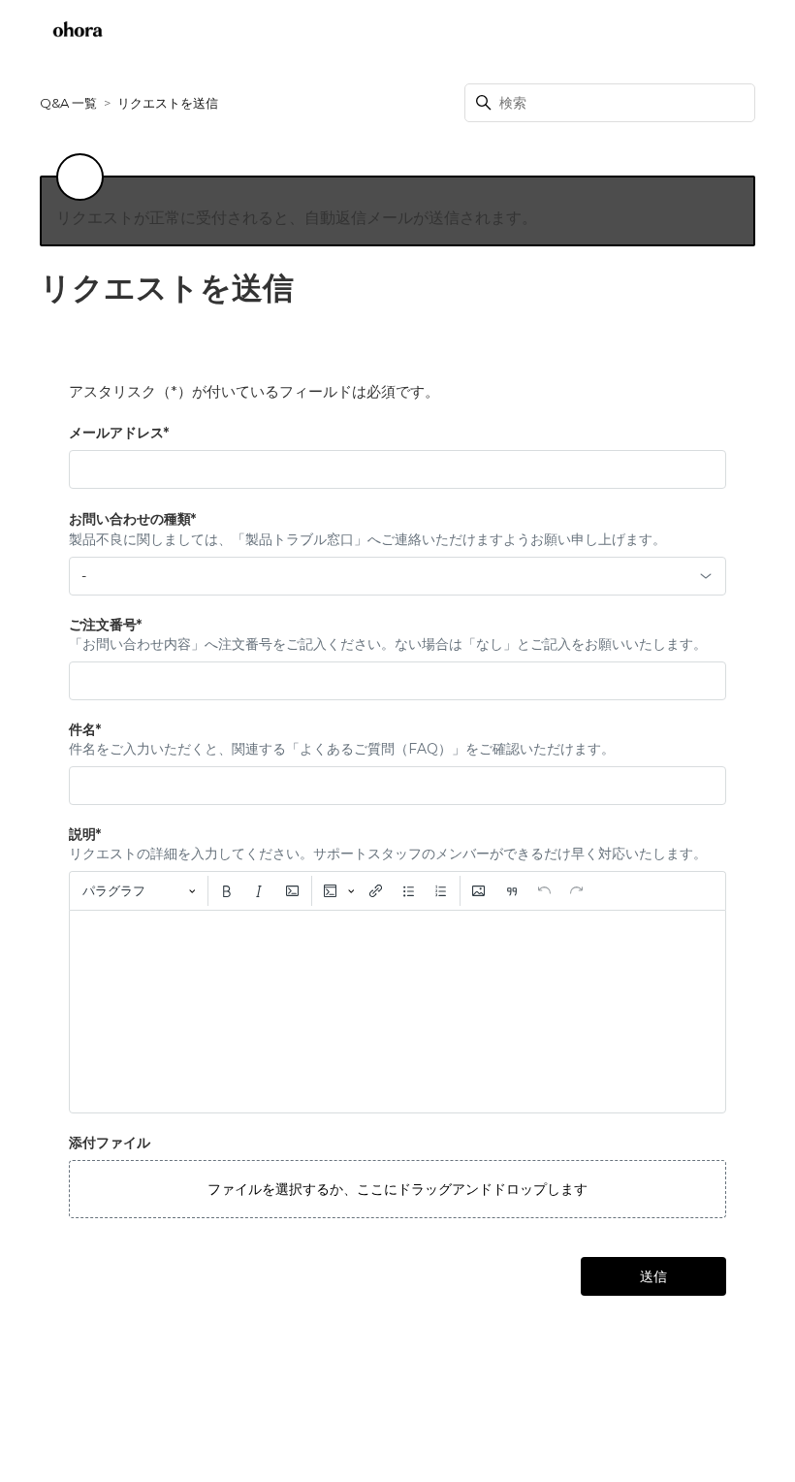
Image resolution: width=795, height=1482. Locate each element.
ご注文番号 (105, 624)
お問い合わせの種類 (132, 519)
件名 (85, 729)
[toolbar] (397, 890)
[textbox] (397, 1011)
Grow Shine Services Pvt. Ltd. (352, 1427)
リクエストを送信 (687, 33)
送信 (653, 1276)
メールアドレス (119, 432)
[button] (397, 1189)
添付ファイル (109, 1142)
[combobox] (397, 576)
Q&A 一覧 (68, 103)
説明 (85, 834)
